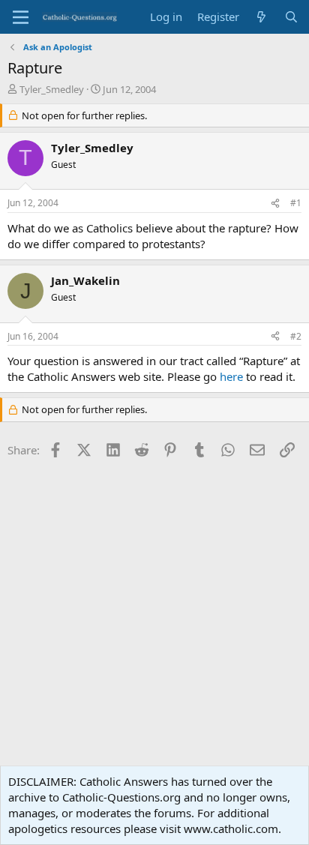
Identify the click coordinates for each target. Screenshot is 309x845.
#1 (296, 202)
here (231, 376)
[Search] (291, 17)
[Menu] (20, 17)
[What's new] (261, 17)
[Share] (275, 203)
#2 (296, 336)
